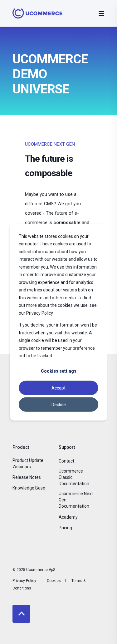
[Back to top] (21, 614)
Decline (58, 404)
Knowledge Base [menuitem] (28, 487)
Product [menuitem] (20, 447)
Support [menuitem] (67, 447)
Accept (58, 387)
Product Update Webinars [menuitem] (27, 463)
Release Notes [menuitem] (26, 477)
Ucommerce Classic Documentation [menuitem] (74, 477)
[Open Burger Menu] (101, 13)
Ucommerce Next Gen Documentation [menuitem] (76, 500)
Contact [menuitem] (66, 460)
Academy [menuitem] (68, 517)
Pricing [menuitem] (65, 527)
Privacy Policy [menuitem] (24, 581)
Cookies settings (58, 371)
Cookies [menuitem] (54, 581)
